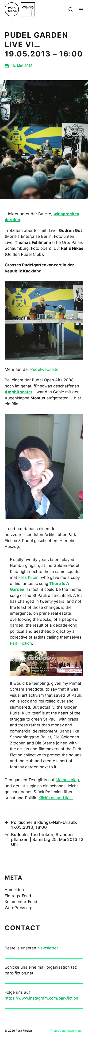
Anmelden (14, 889)
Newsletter (47, 948)
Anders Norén (74, 1030)
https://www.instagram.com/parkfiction (41, 998)
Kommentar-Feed (21, 901)
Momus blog (67, 779)
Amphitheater (18, 392)
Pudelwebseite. (45, 369)
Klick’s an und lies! (55, 798)
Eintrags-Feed (18, 895)
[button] (71, 9)
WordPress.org (18, 907)
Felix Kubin (28, 577)
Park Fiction (21, 643)
